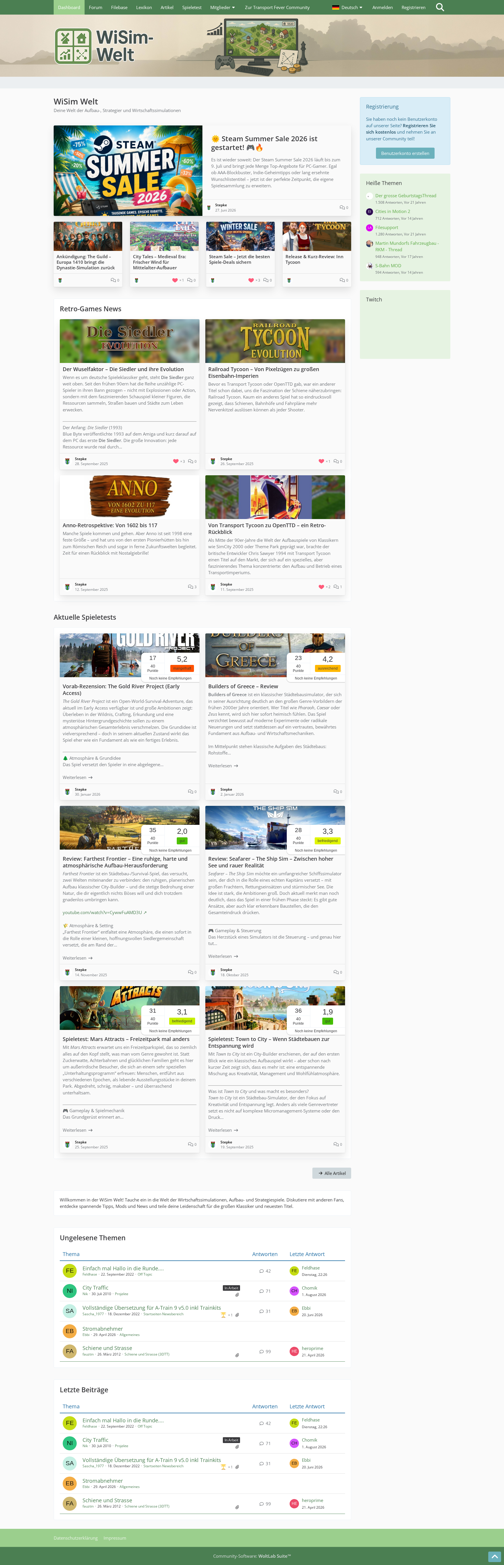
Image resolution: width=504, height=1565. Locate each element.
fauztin (88, 1354)
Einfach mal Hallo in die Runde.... (123, 1268)
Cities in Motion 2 (392, 211)
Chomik (309, 1288)
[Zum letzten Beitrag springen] (294, 1271)
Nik (85, 1293)
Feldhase (90, 1274)
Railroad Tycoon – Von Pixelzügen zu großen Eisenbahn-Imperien (263, 372)
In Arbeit (231, 1287)
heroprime (312, 1348)
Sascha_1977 (93, 1313)
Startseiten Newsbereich (163, 1313)
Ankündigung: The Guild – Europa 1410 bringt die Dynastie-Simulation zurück (86, 262)
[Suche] (440, 7)
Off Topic (145, 1274)
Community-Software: (252, 1556)
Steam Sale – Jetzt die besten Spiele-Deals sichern (239, 259)
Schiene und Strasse (107, 1347)
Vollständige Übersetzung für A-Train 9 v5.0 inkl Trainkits (152, 1307)
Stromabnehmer (103, 1328)
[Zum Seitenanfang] (494, 1557)
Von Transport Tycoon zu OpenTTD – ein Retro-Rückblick (267, 528)
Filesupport (386, 227)
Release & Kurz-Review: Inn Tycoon (315, 259)
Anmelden (382, 7)
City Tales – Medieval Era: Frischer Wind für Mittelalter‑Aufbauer (159, 262)
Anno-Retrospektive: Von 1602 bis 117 (110, 525)
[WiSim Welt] (252, 45)
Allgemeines (130, 1334)
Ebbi (306, 1308)
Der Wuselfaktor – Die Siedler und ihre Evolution (123, 369)
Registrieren (414, 7)
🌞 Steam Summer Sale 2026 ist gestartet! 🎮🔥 (264, 143)
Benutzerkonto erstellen (405, 153)
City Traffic (95, 1287)
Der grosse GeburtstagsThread (405, 195)
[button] (348, 7)
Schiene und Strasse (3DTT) (147, 1354)
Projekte (121, 1293)
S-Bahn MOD (388, 265)
